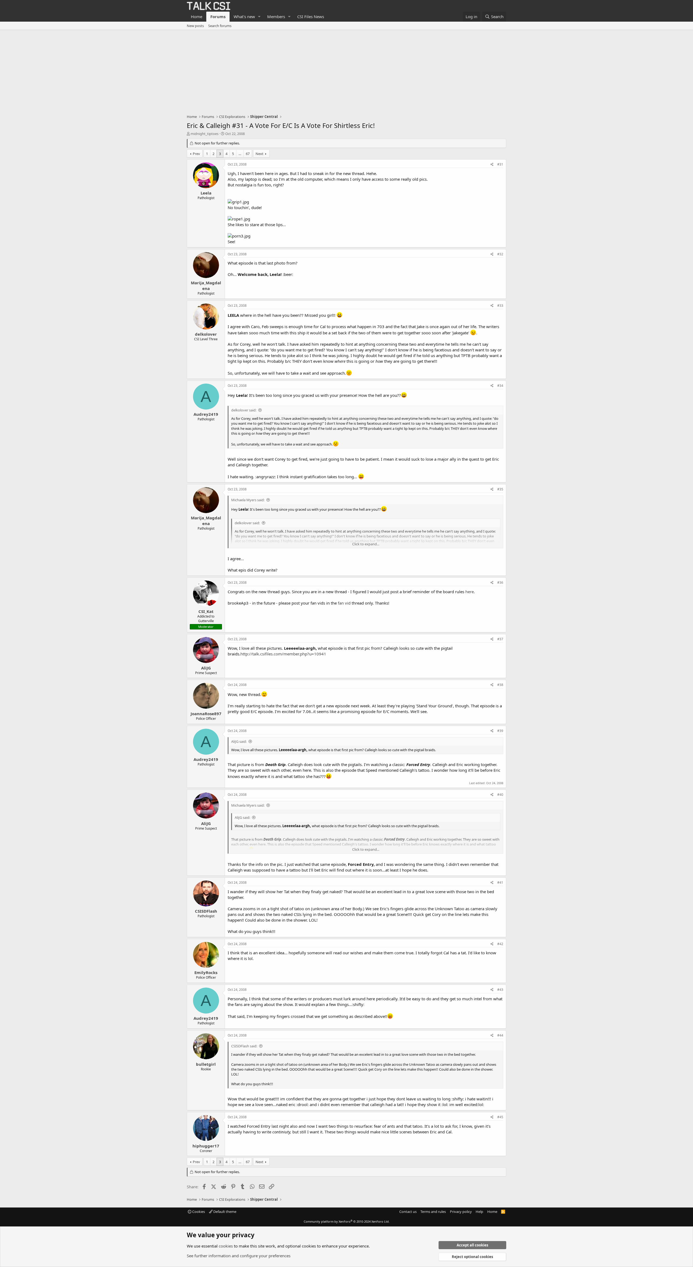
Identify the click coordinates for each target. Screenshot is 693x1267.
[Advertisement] (346, 70)
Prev (196, 153)
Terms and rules (433, 1211)
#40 (500, 794)
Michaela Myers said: (247, 499)
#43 (500, 989)
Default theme (224, 1211)
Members (276, 16)
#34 (500, 385)
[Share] (492, 164)
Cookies (198, 1211)
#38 (500, 684)
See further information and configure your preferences (238, 1255)
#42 (500, 944)
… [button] (239, 153)
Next (259, 153)
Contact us (408, 1211)
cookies (226, 1246)
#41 (500, 882)
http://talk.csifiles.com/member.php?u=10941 (283, 653)
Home (196, 16)
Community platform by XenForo (347, 1221)
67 (248, 153)
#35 (500, 489)
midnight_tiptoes (204, 133)
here (469, 591)
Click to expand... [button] (365, 544)
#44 (500, 1035)
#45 (500, 1117)
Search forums (219, 25)
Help (479, 1211)
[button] (259, 17)
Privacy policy (461, 1211)
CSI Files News (310, 16)
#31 (500, 164)
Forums (217, 16)
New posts (195, 25)
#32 (500, 254)
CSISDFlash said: (244, 1046)
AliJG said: (239, 741)
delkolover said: (243, 410)
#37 (500, 639)
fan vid (345, 603)
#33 (500, 305)
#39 (500, 730)
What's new (244, 16)
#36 (500, 582)
